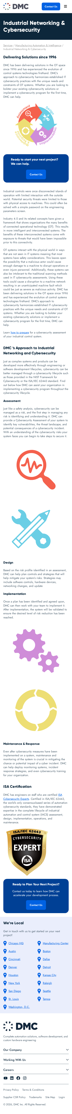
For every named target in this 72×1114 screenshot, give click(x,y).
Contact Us (51, 6)
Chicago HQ (15, 943)
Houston (13, 975)
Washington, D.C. (19, 1007)
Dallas (46, 959)
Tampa (46, 999)
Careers (8, 1070)
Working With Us (14, 1060)
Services (8, 45)
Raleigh (47, 983)
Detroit (47, 967)
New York (14, 983)
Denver (12, 967)
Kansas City (49, 975)
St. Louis (13, 999)
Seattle (47, 991)
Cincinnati (14, 959)
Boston (47, 951)
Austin (12, 951)
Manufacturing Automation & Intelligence (38, 45)
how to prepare (20, 332)
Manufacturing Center (55, 943)
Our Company (12, 1050)
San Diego (14, 991)
